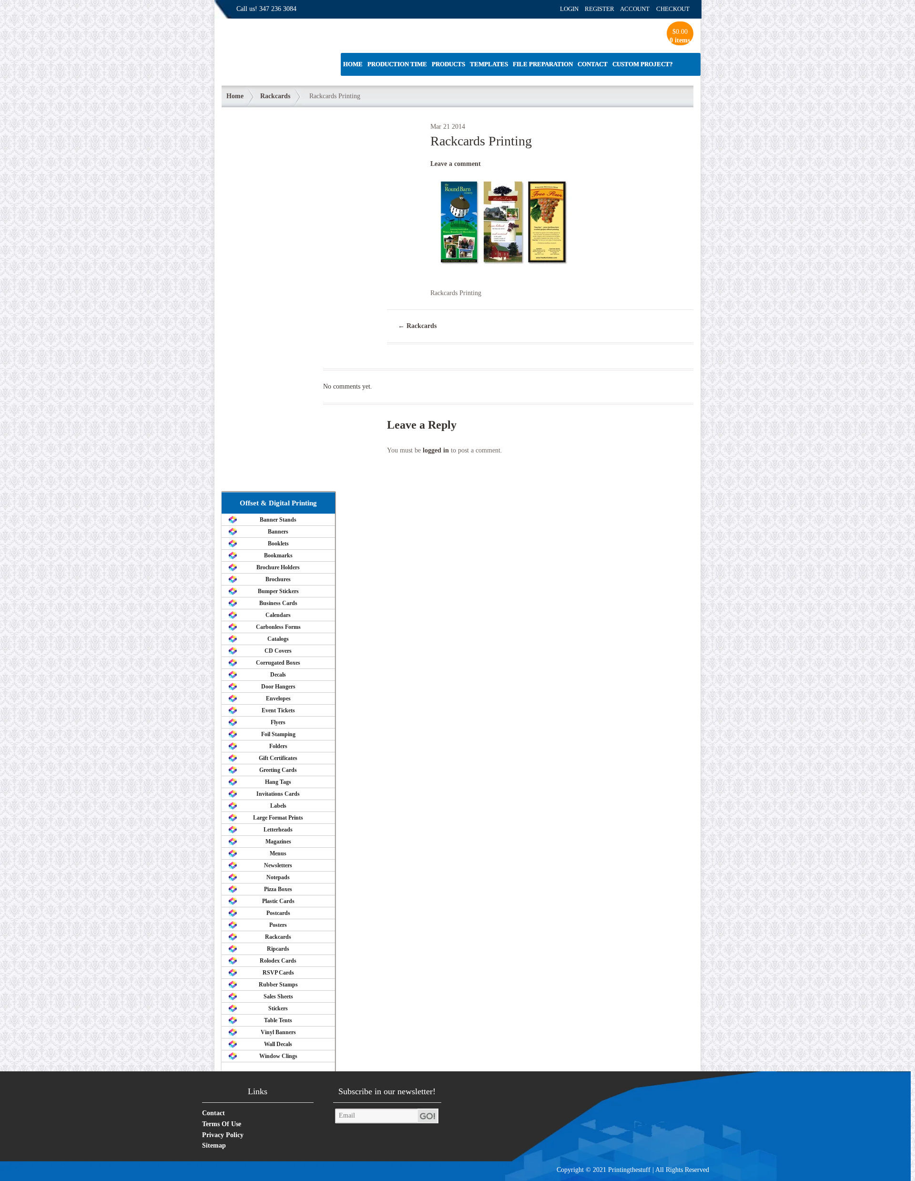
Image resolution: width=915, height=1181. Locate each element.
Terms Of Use (221, 1124)
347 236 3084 (277, 8)
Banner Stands (278, 519)
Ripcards (278, 948)
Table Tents (278, 1020)
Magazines (278, 841)
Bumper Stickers (278, 591)
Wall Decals (278, 1044)
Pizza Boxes (278, 889)
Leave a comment (455, 163)
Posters (278, 925)
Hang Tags (278, 782)
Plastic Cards (278, 901)
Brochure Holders (278, 567)
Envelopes (278, 698)
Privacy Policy (223, 1135)
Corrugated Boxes (278, 662)
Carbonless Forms (278, 627)
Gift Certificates (278, 758)
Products (448, 64)
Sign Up (427, 1116)
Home (353, 64)
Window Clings (278, 1056)
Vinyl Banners (278, 1032)
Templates (489, 64)
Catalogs (278, 639)
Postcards (278, 913)
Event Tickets (278, 710)
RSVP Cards (278, 972)
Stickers (278, 1008)
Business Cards (278, 603)
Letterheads (278, 829)
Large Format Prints (278, 817)
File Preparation (543, 64)
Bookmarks (278, 555)
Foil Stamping (278, 734)
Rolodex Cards (278, 960)
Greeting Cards (278, 770)
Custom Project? (642, 64)
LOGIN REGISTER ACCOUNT (605, 8)
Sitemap (214, 1145)
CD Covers (278, 650)
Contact (593, 64)
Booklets (278, 543)
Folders (278, 746)
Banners (278, 531)
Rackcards (275, 96)
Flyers (278, 722)
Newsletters (278, 865)
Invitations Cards (278, 794)
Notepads (278, 877)
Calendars (278, 615)
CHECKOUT (673, 8)
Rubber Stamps (278, 984)
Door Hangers (278, 686)
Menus (278, 853)
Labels (278, 805)
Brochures (278, 579)
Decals (278, 674)
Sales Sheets (278, 996)
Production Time (397, 64)
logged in (436, 450)
